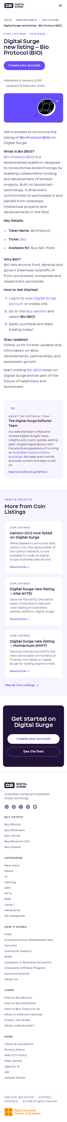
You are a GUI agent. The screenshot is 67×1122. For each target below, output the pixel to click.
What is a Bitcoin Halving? (23, 1014)
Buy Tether (12, 835)
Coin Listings (50, 20)
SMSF (8, 956)
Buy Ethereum (14, 830)
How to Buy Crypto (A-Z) (22, 1009)
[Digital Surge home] (14, 5)
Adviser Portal (14, 1077)
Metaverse (12, 910)
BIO (23, 239)
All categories (14, 916)
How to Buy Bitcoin (18, 997)
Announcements (16, 973)
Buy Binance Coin (17, 841)
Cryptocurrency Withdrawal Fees (28, 940)
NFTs (8, 893)
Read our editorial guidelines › (28, 471)
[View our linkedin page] (28, 807)
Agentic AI (12, 1066)
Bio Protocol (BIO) (35, 138)
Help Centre (13, 1060)
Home (8, 20)
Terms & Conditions (18, 1044)
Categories (13, 858)
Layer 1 (9, 904)
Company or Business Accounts (27, 962)
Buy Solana (12, 847)
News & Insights (26, 20)
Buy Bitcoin (12, 824)
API (6, 1072)
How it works (15, 926)
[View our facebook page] (21, 807)
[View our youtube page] (35, 807)
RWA (7, 899)
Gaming (10, 882)
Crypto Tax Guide (17, 1020)
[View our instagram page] (14, 807)
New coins (12, 865)
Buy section (36, 311)
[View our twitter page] (6, 807)
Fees (8, 934)
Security (10, 945)
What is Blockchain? (19, 1025)
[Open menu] (60, 5)
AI (5, 876)
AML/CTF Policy (15, 1055)
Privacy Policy (14, 1049)
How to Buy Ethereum (20, 1003)
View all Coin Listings (21, 685)
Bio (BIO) (34, 370)
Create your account (24, 65)
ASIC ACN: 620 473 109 (19, 1097)
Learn (9, 990)
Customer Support (18, 951)
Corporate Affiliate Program (25, 968)
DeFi (7, 888)
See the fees (33, 751)
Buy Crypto (13, 817)
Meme (8, 871)
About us (11, 979)
